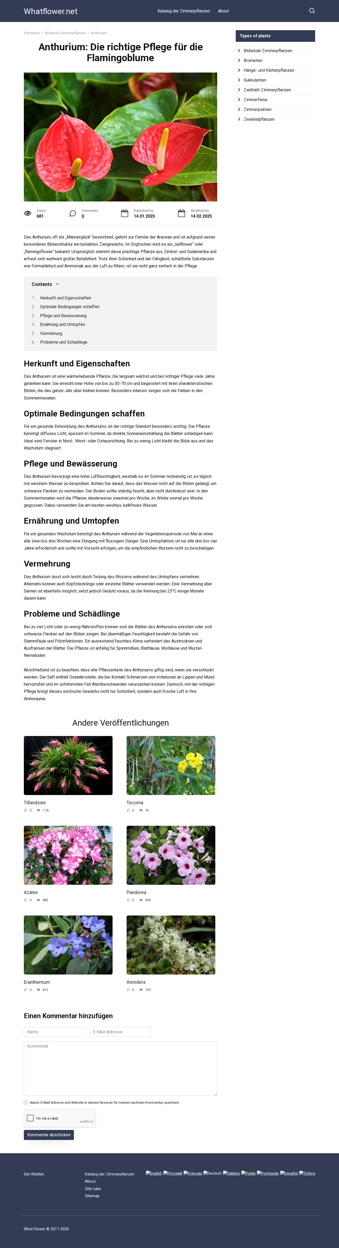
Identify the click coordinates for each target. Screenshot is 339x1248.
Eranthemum (37, 982)
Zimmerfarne (255, 99)
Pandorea (136, 892)
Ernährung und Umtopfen (62, 324)
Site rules (93, 1189)
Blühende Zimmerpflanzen (268, 50)
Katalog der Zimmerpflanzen (184, 11)
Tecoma (135, 802)
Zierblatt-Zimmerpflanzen (267, 89)
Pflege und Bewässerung (63, 315)
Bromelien (253, 60)
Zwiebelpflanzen (259, 119)
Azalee (31, 892)
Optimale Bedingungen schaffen (69, 306)
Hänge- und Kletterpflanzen (269, 70)
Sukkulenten (255, 80)
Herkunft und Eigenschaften (65, 297)
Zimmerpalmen (257, 109)
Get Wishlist (34, 1174)
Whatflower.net (51, 11)
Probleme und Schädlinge (63, 342)
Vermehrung (51, 333)
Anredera (136, 982)
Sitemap (92, 1196)
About (223, 11)
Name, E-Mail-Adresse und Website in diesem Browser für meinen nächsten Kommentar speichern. (105, 1103)
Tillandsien (35, 802)
